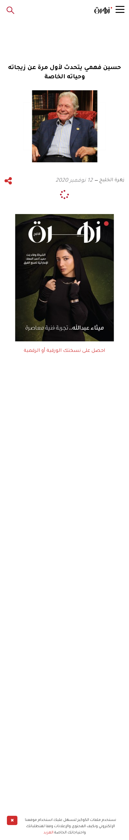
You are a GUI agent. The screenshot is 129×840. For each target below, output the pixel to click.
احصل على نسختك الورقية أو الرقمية (64, 351)
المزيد (48, 833)
